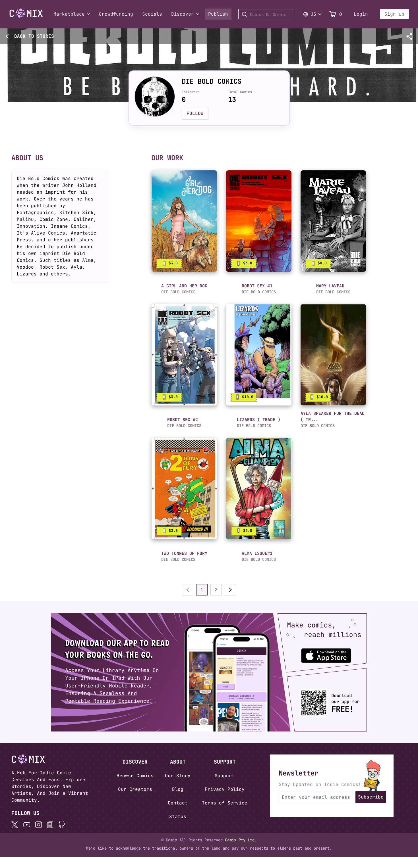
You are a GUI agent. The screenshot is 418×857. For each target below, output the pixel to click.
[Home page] (26, 16)
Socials (152, 14)
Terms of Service (224, 803)
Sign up (394, 14)
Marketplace (69, 14)
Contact (178, 803)
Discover (182, 14)
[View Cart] (332, 14)
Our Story (178, 776)
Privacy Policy (225, 789)
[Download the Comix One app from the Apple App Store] (330, 653)
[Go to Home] (26, 13)
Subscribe (371, 797)
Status (177, 817)
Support (225, 776)
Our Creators (135, 789)
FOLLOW (195, 113)
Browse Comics (135, 776)
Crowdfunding (116, 14)
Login (361, 14)
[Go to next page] (230, 589)
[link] (184, 221)
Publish (218, 14)
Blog (177, 789)
